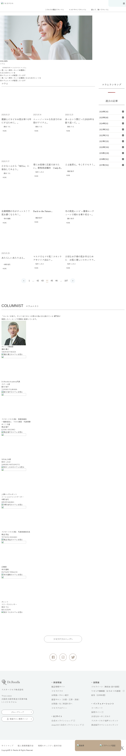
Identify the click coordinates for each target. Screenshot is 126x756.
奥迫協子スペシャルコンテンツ (104, 724)
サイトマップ (7, 745)
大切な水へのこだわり (100, 716)
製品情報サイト (58, 686)
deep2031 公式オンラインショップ (66, 724)
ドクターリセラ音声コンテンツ (104, 720)
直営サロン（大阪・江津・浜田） (65, 699)
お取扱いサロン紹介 (60, 695)
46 (56, 281)
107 (66, 281)
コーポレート (97, 707)
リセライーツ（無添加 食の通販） (106, 686)
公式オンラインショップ (62, 720)
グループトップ (17, 712)
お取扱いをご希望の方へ (62, 703)
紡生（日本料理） (99, 695)
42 (38, 281)
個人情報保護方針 (26, 745)
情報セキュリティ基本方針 (50, 745)
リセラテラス (57, 691)
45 (52, 281)
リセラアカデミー (59, 708)
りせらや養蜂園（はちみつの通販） (106, 691)
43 (42, 281)
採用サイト (96, 712)
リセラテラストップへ (63, 638)
